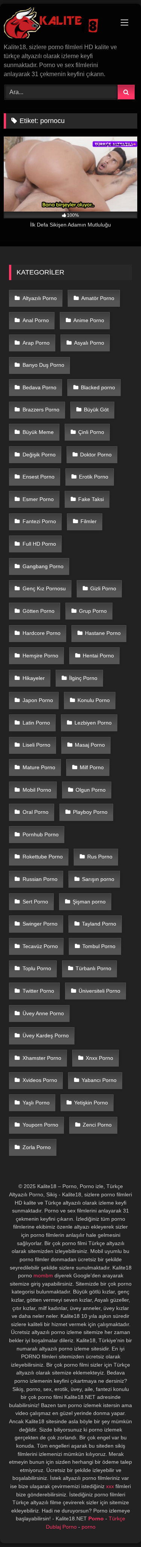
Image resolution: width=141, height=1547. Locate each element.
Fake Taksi (91, 499)
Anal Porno (36, 320)
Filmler (88, 521)
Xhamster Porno (42, 1058)
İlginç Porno (83, 678)
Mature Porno (39, 767)
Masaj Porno (90, 745)
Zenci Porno (97, 1125)
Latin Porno (36, 723)
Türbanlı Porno (93, 968)
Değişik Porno (39, 455)
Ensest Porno (39, 477)
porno (89, 1527)
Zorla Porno (37, 1147)
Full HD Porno (39, 544)
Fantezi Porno (39, 521)
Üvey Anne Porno (43, 1013)
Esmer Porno (38, 499)
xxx (110, 1486)
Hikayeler (34, 678)
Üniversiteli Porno (99, 991)
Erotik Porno (93, 477)
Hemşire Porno (40, 656)
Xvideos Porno (40, 1080)
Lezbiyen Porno (93, 723)
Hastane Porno (103, 633)
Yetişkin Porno (91, 1103)
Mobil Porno (37, 790)
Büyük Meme (38, 432)
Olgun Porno (91, 790)
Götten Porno (39, 611)
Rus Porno (99, 857)
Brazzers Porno (41, 410)
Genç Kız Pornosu (44, 588)
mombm (43, 1275)
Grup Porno (93, 611)
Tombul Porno (98, 946)
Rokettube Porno (43, 857)
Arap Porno (36, 343)
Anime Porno (88, 320)
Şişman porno (89, 902)
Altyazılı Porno (40, 298)
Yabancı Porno (99, 1080)
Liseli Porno (36, 745)
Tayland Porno (99, 924)
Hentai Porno (98, 656)
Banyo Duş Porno (43, 365)
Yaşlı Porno (36, 1103)
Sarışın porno (98, 879)
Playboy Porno (90, 812)
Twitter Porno (38, 991)
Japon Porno (38, 700)
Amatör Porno (97, 298)
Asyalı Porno (89, 343)
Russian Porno (40, 879)
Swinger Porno (40, 924)
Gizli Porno (103, 588)
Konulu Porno (93, 700)
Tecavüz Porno (40, 946)
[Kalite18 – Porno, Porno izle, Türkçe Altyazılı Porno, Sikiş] (58, 24)
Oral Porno (36, 812)
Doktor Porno (96, 455)
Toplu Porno (37, 968)
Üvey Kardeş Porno (46, 1035)
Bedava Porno (39, 387)
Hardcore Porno (42, 633)
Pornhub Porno (41, 834)
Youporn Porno (40, 1125)
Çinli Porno (91, 432)
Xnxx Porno (99, 1058)
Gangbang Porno (43, 566)
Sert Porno (35, 902)
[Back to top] (117, 1524)
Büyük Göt (96, 410)
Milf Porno (92, 767)
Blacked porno (98, 387)
